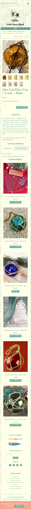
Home (4, 31)
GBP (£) (16, 36)
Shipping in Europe (15, 480)
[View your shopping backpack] (28, 3)
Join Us (16, 457)
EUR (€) (27, 36)
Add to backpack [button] (15, 202)
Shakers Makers (15, 440)
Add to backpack (22, 107)
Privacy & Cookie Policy (15, 488)
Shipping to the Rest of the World (15, 482)
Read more (15, 291)
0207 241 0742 (11, 3)
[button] (25, 42)
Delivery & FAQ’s (15, 478)
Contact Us (15, 476)
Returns (15, 484)
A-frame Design (15, 445)
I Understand (19, 506)
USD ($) (21, 36)
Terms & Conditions (15, 486)
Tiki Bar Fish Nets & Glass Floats (16, 31)
